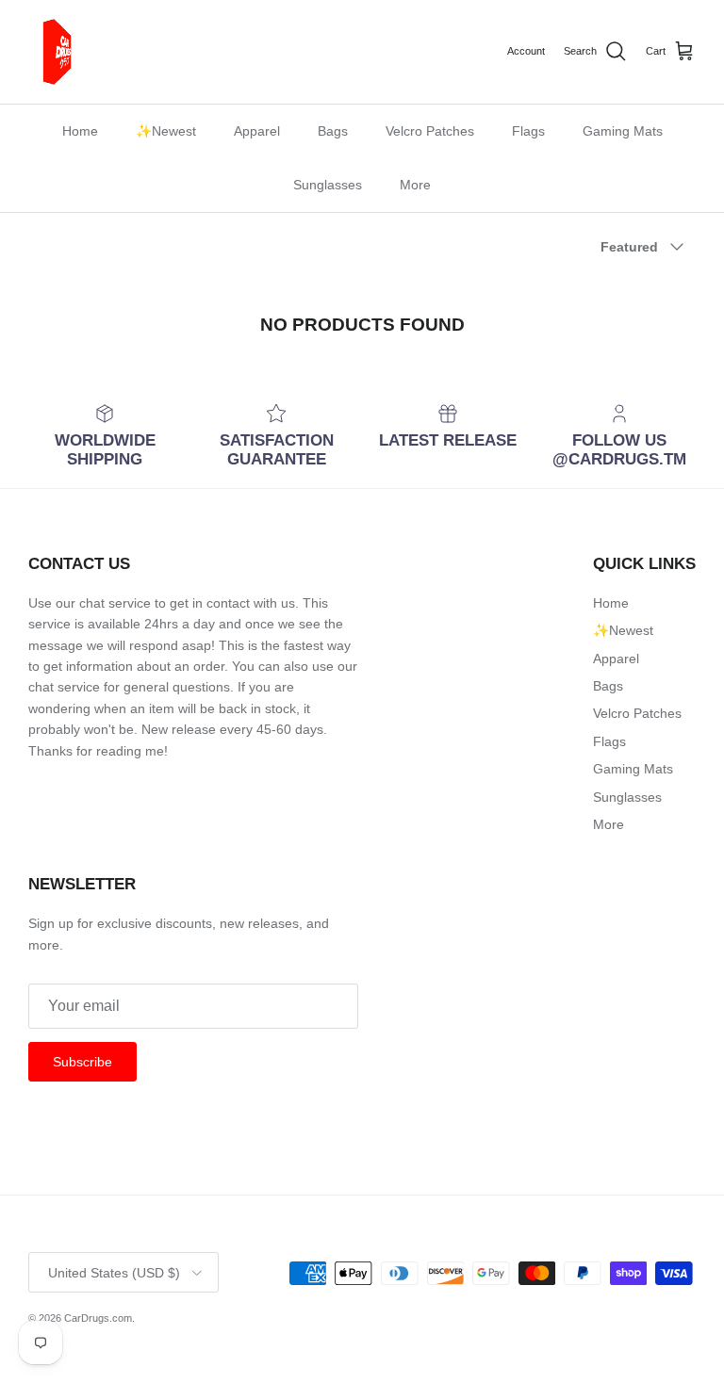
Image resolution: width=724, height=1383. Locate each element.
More (415, 184)
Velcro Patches (430, 130)
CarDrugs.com (98, 1318)
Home (80, 130)
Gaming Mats (623, 130)
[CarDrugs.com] (61, 52)
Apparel (257, 130)
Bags (333, 130)
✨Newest (166, 130)
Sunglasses (327, 184)
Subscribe (82, 1061)
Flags (528, 130)
